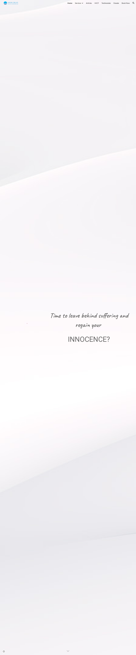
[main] (89, 327)
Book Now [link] (126, 3)
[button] (133, 3)
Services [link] (78, 3)
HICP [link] (97, 3)
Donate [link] (116, 3)
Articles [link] (89, 3)
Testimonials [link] (106, 3)
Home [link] (69, 3)
